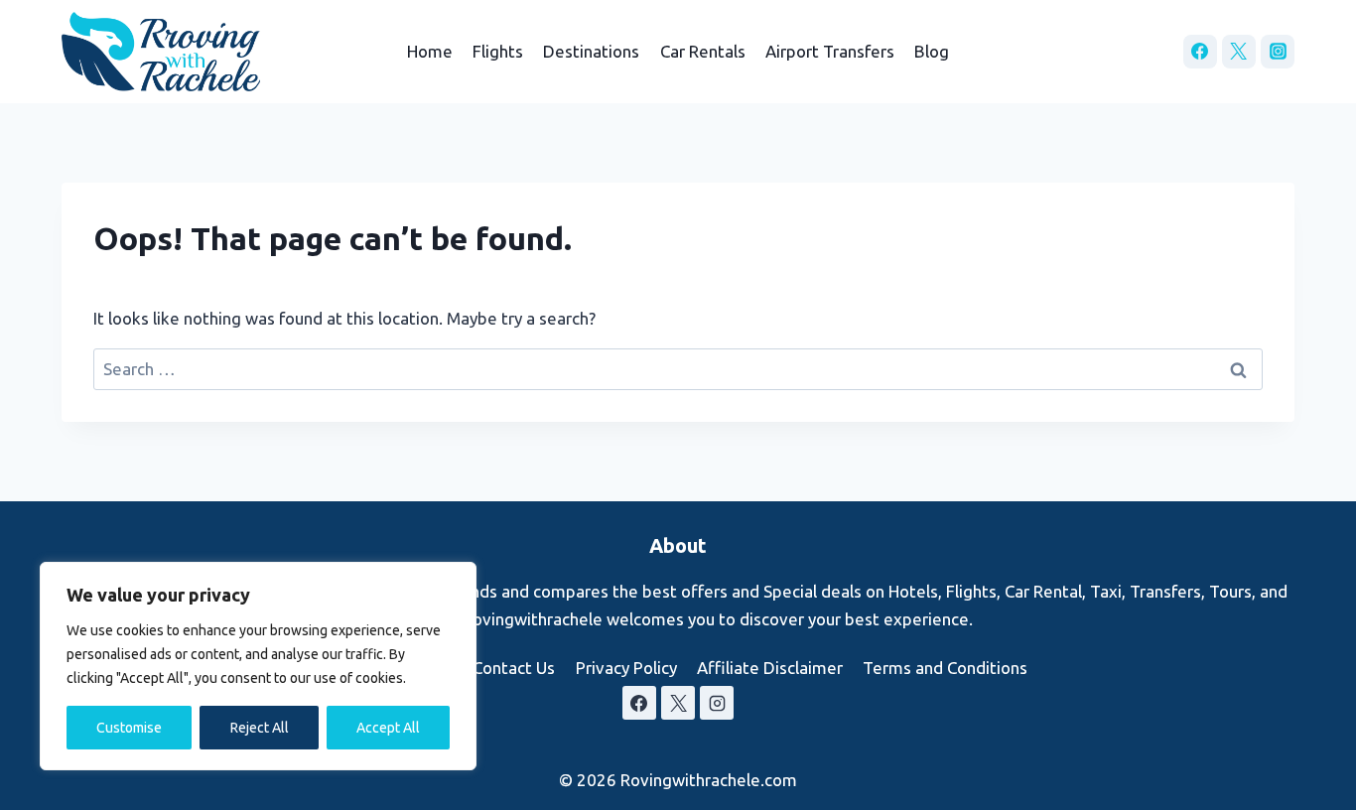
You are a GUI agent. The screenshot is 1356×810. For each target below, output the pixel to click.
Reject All (259, 728)
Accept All (388, 728)
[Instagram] (1277, 51)
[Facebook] (1200, 51)
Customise (129, 728)
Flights (498, 51)
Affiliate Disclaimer (770, 667)
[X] (1239, 51)
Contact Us (514, 667)
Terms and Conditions (945, 667)
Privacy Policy (626, 667)
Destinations (591, 51)
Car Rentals (703, 51)
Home (430, 51)
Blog (931, 51)
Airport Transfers (829, 51)
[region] (258, 666)
